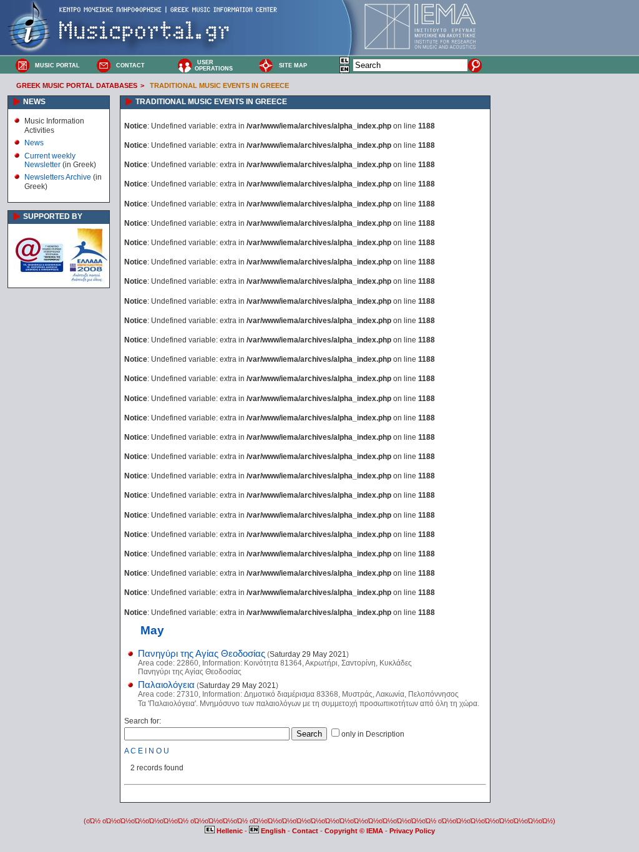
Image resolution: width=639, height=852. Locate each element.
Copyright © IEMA (353, 831)
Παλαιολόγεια (166, 685)
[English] (345, 71)
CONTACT (130, 65)
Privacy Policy (412, 831)
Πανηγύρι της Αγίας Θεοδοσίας (201, 654)
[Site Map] (266, 65)
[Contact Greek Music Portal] (104, 65)
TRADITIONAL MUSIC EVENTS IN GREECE (219, 85)
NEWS (34, 101)
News (34, 142)
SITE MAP (293, 65)
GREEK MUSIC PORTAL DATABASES (76, 85)
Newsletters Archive (57, 177)
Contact (306, 831)
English (273, 831)
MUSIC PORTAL (57, 65)
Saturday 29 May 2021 (308, 654)
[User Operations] (185, 65)
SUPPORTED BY (52, 216)
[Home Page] (22, 65)
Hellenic (230, 831)
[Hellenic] (345, 62)
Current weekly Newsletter (50, 160)
